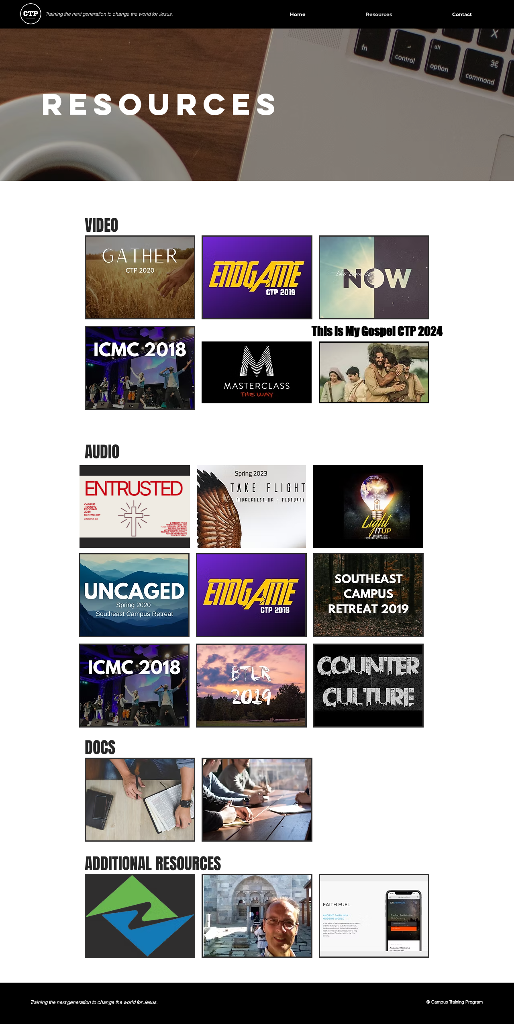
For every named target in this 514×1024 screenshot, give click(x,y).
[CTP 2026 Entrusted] (135, 506)
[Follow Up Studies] (257, 800)
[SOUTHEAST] (368, 595)
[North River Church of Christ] (140, 916)
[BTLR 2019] (251, 686)
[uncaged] (134, 595)
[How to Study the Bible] (140, 800)
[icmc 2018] (140, 368)
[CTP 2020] (140, 277)
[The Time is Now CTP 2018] (374, 277)
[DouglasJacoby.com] (257, 916)
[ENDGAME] (257, 277)
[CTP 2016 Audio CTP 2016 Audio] (368, 686)
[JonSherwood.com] (374, 916)
